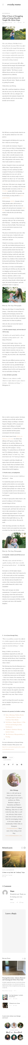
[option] (14, 864)
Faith (4, 869)
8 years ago (10, 22)
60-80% (13, 201)
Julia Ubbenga (4, 22)
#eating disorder (7, 759)
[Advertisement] (14, 117)
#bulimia (11, 757)
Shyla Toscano (5, 875)
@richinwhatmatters (12, 828)
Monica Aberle (5, 990)
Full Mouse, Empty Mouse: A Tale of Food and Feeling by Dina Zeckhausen (15, 724)
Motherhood (6, 13)
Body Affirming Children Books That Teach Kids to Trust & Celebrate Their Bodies (15, 717)
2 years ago (10, 990)
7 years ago (10, 875)
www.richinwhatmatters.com (14, 835)
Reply (22, 902)
